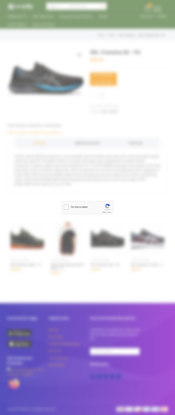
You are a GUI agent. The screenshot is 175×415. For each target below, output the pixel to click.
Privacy (104, 212)
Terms (109, 212)
